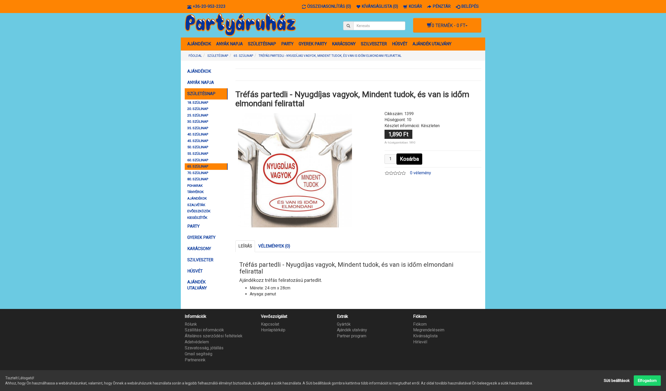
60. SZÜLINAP (197, 160)
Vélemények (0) (274, 246)
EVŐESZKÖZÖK (198, 211)
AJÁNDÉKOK (199, 43)
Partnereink (195, 359)
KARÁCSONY (344, 43)
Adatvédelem (197, 341)
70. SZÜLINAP (197, 173)
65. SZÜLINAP (197, 166)
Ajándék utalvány (352, 329)
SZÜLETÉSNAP (262, 43)
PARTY (287, 43)
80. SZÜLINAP (197, 179)
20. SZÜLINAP (197, 109)
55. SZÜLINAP (197, 154)
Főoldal (195, 56)
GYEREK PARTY (313, 43)
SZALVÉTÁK (196, 205)
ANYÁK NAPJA (229, 43)
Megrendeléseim (428, 329)
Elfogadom (647, 380)
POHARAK (195, 186)
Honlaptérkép (273, 329)
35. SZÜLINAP (197, 128)
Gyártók (344, 324)
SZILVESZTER (374, 43)
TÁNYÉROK (195, 192)
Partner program (351, 335)
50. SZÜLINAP (197, 147)
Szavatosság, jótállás (204, 347)
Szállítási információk (204, 329)
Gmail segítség (198, 353)
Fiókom (420, 324)
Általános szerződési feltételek (213, 335)
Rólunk (191, 324)
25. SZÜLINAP (197, 115)
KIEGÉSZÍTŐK (197, 218)
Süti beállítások (617, 380)
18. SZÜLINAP (197, 102)
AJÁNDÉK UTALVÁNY (432, 43)
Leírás (245, 246)
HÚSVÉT (399, 43)
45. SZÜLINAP (197, 141)
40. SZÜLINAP (197, 134)
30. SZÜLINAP (197, 121)
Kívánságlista (425, 335)
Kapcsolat (270, 324)
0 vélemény (420, 172)
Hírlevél (420, 341)
